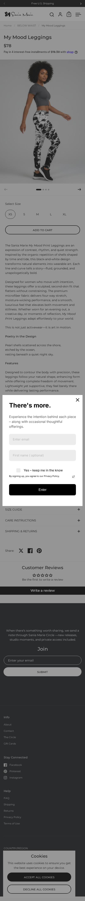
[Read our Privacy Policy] (73, 476)
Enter (42, 489)
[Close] (78, 400)
